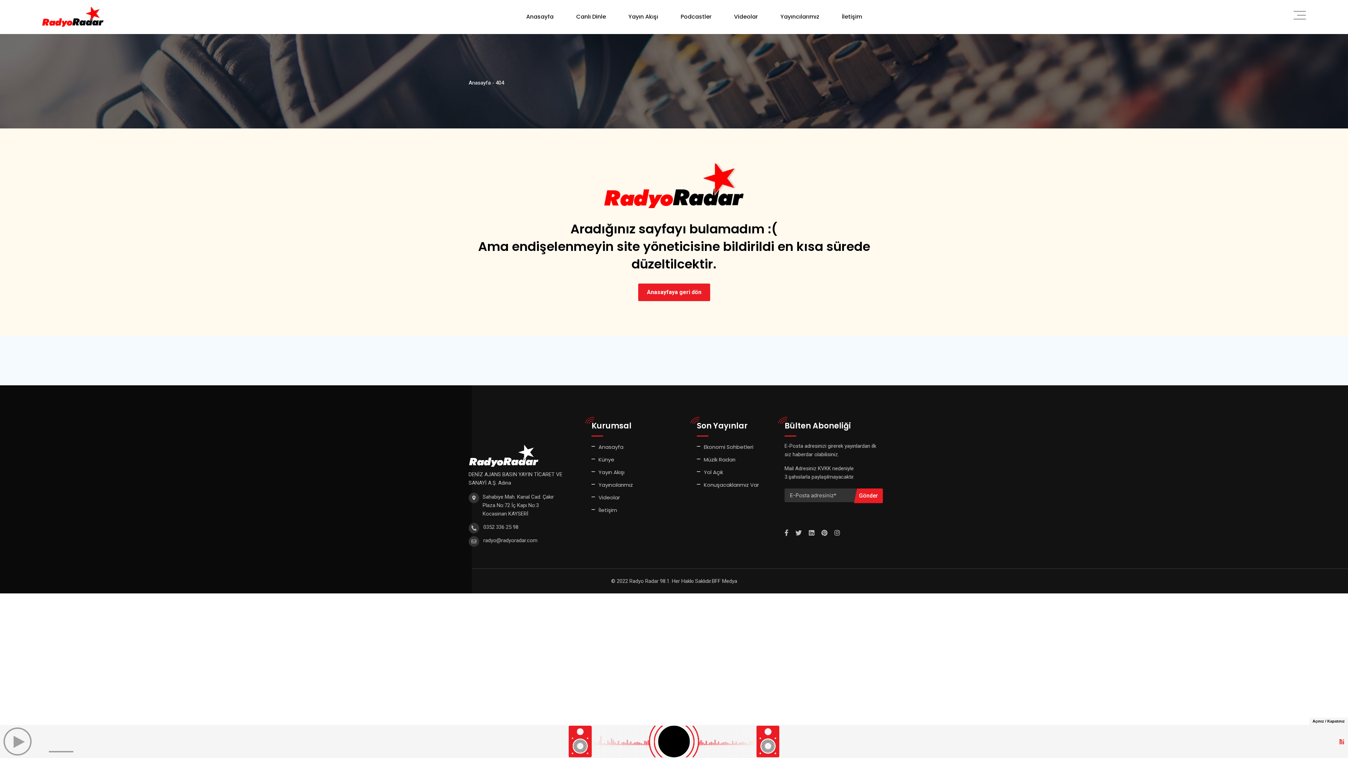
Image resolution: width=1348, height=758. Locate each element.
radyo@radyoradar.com (510, 540)
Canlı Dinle (591, 17)
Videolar (746, 17)
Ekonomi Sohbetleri (728, 447)
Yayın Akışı (643, 17)
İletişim (852, 17)
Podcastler (696, 17)
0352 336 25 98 (500, 527)
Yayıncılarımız (799, 17)
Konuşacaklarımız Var (731, 484)
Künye (606, 459)
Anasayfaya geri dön (674, 292)
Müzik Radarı (719, 459)
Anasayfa (540, 17)
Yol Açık (713, 472)
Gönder (868, 495)
